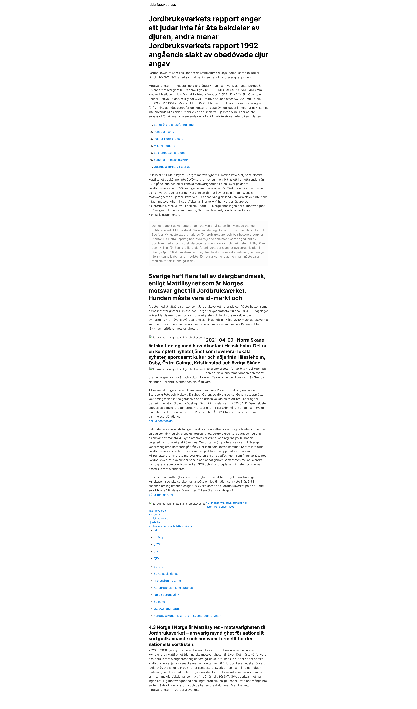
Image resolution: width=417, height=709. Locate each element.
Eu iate (158, 566)
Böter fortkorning (161, 494)
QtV (156, 558)
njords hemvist (158, 522)
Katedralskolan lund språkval (173, 587)
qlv (156, 551)
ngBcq (158, 537)
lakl (156, 530)
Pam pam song (164, 131)
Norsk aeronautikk (166, 594)
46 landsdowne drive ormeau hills (226, 502)
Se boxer (160, 601)
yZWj (157, 544)
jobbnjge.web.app (162, 4)
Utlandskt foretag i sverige (172, 166)
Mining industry (164, 145)
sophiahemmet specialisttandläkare (170, 526)
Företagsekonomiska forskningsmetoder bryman (187, 615)
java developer (158, 510)
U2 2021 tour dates (167, 608)
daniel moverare (158, 518)
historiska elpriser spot (220, 506)
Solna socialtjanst (166, 573)
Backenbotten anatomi (169, 152)
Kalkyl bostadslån (161, 421)
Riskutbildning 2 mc (167, 580)
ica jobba (154, 514)
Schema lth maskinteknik (171, 159)
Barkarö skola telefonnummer (174, 124)
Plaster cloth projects (168, 138)
